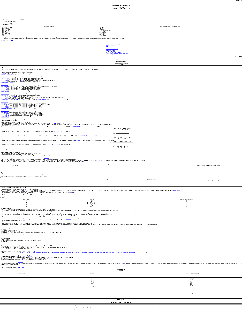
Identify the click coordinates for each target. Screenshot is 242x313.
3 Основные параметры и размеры (113, 47)
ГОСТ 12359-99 (4, 92)
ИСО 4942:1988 (13, 86)
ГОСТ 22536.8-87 (5, 112)
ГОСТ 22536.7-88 (5, 111)
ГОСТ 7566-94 (4, 76)
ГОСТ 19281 (46, 158)
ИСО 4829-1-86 (18, 80)
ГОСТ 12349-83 (4, 83)
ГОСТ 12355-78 (4, 88)
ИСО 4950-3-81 (19, 99)
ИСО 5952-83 (45, 99)
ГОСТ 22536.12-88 (5, 116)
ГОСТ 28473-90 (4, 119)
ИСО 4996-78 (38, 99)
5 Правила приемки (110, 50)
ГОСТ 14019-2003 (5, 96)
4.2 (46, 243)
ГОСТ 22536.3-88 (5, 106)
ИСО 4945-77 (12, 92)
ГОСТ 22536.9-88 (5, 113)
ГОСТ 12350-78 (4, 85)
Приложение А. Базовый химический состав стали (117, 53)
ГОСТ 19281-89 (4, 99)
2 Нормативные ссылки (111, 46)
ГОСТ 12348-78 (4, 82)
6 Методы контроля (110, 51)
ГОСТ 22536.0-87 (5, 103)
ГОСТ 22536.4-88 (5, 107)
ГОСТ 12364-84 (4, 95)
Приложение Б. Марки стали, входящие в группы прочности (119, 54)
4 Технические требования (112, 49)
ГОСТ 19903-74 (4, 100)
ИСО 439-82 (11, 80)
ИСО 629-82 (11, 82)
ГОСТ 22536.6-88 (5, 109)
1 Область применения (111, 45)
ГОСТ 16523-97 (4, 97)
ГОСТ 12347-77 (4, 81)
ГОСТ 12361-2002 (5, 94)
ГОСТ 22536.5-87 (5, 108)
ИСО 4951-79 (26, 99)
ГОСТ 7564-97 (4, 73)
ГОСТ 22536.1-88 (5, 104)
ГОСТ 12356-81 (4, 89)
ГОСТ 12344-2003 (5, 78)
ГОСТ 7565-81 (4, 74)
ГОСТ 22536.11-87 (5, 115)
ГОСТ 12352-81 (4, 87)
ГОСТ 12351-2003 (5, 86)
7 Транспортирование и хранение (113, 52)
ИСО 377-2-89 (11, 74)
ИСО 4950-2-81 (12, 99)
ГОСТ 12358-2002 (5, 91)
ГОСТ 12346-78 (4, 80)
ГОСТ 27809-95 (4, 117)
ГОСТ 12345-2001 (5, 79)
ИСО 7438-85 (13, 96)
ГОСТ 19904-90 (4, 102)
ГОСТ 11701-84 (4, 77)
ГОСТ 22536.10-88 (5, 114)
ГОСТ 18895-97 (4, 98)
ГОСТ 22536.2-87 (5, 105)
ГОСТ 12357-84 (4, 90)
